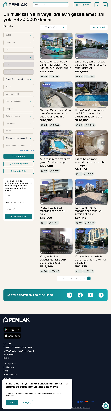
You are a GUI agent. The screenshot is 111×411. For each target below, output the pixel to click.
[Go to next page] (89, 278)
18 (84, 278)
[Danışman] (105, 405)
